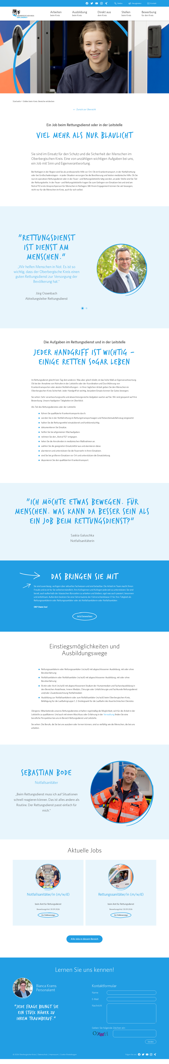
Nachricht (97, 1005)
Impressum (53, 1054)
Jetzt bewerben (84, 616)
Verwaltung (109, 714)
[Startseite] (23, 14)
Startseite (17, 101)
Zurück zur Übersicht (86, 109)
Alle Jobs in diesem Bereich (84, 938)
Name (95, 992)
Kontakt (153, 3)
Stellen (119, 3)
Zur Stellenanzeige (48, 915)
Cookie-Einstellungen (68, 1054)
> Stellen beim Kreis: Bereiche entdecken (37, 101)
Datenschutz (43, 1054)
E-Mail (95, 999)
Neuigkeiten (136, 3)
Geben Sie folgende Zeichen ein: (109, 1027)
